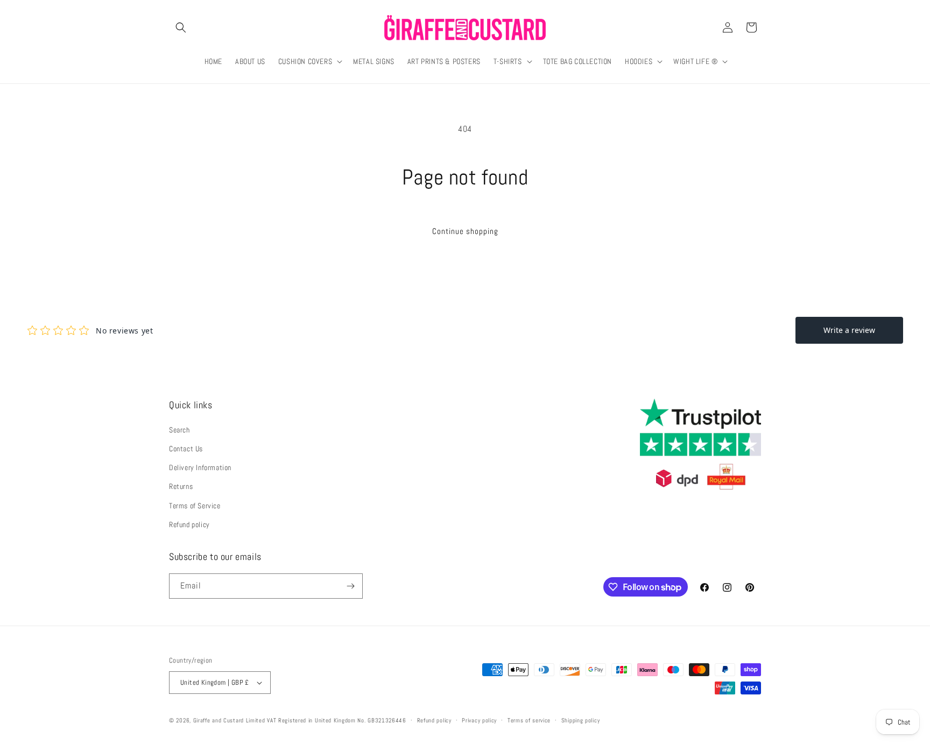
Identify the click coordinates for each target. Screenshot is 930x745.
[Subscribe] (350, 586)
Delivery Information (200, 467)
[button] (181, 27)
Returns (181, 486)
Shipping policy (580, 720)
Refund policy (189, 524)
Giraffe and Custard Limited (229, 720)
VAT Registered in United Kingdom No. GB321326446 (336, 720)
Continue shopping (465, 231)
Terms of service (529, 720)
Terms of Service (195, 505)
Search (179, 430)
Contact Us (186, 448)
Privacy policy (479, 720)
